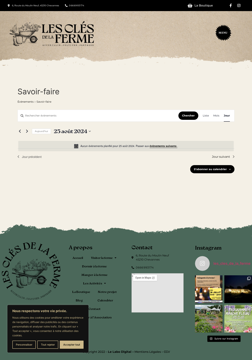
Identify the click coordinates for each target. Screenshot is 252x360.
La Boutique (81, 292)
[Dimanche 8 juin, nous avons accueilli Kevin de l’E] (238, 289)
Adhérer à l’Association (94, 317)
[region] (48, 329)
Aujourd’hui (41, 131)
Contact (94, 309)
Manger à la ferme (94, 275)
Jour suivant (221, 156)
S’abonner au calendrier (210, 169)
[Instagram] (239, 5)
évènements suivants (163, 146)
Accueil (78, 258)
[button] (221, 34)
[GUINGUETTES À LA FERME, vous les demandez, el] (209, 289)
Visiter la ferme (102, 258)
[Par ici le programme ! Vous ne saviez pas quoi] (238, 319)
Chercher (188, 115)
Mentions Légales (147, 352)
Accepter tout (71, 344)
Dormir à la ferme (94, 266)
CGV (167, 352)
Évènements (26, 101)
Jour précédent (32, 157)
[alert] (126, 146)
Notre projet (107, 292)
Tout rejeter (48, 344)
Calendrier (105, 300)
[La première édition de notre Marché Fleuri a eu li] (209, 319)
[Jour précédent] (20, 131)
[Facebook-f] (230, 5)
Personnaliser (24, 344)
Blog (79, 300)
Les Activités (92, 283)
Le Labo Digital (119, 352)
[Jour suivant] (27, 131)
